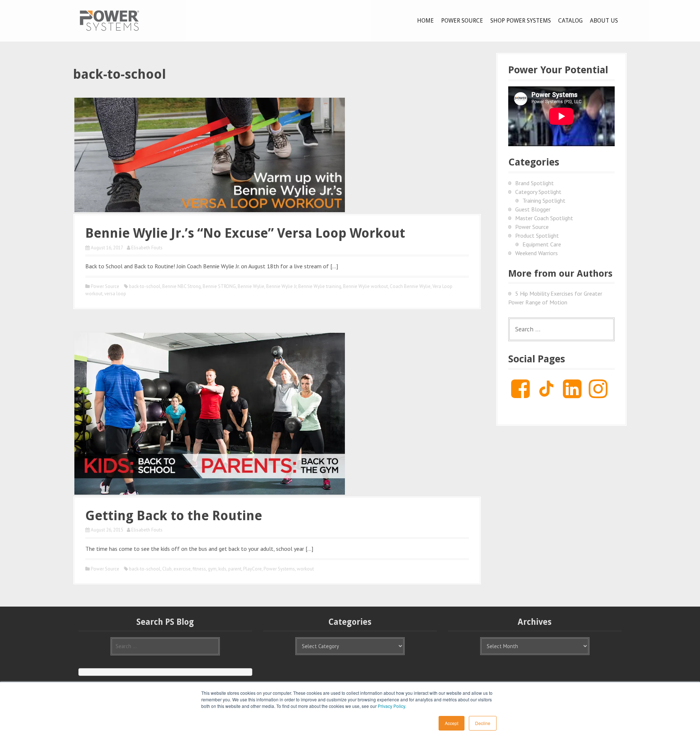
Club (167, 569)
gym (212, 569)
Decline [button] (482, 723)
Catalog (570, 20)
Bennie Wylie (251, 286)
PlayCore (252, 569)
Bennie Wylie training (319, 286)
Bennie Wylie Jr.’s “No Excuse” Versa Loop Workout (245, 233)
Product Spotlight (537, 235)
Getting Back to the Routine (173, 515)
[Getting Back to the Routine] (209, 413)
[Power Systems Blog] (109, 20)
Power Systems (279, 569)
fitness (199, 569)
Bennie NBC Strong (181, 286)
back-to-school (144, 286)
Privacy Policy (391, 706)
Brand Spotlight (534, 183)
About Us (604, 20)
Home (425, 20)
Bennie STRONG (219, 286)
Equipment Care (541, 244)
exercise (182, 569)
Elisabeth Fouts (147, 248)
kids (222, 569)
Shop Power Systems (520, 20)
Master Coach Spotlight (544, 218)
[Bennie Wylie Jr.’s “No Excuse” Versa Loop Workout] (209, 154)
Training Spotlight (543, 200)
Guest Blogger (533, 209)
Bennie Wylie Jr (281, 286)
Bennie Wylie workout (365, 286)
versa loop (115, 294)
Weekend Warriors (536, 253)
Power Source (462, 20)
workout (305, 569)
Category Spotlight (538, 191)
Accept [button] (451, 723)
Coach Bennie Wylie (410, 286)
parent (234, 569)
